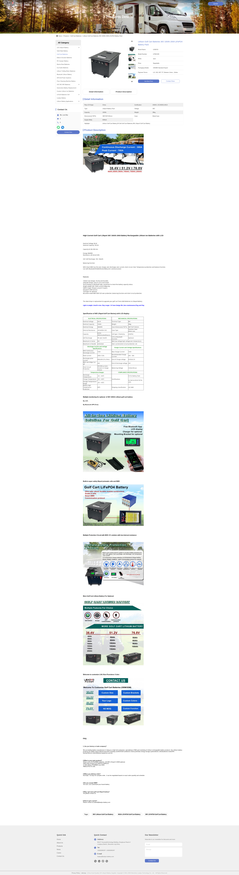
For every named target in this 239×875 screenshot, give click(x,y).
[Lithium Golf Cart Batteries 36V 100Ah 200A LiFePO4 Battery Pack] (104, 61)
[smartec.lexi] (106, 861)
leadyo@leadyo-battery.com (105, 856)
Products (66, 36)
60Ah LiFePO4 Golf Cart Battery (129, 814)
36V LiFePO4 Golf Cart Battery (156, 814)
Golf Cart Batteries (75, 36)
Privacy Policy (76, 873)
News (59, 849)
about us (162, 4)
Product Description (124, 92)
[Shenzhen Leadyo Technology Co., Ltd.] (10, 3)
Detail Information (96, 92)
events (181, 4)
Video (200, 4)
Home (153, 4)
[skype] (62, 127)
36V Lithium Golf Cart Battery (103, 814)
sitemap (83, 873)
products (172, 4)
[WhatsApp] (58, 127)
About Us (60, 843)
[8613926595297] (103, 861)
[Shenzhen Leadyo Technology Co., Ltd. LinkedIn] (99, 861)
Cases (59, 853)
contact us (191, 4)
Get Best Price (148, 81)
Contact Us (60, 856)
